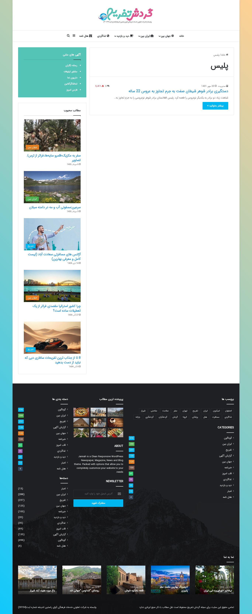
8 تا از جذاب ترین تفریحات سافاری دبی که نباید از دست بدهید (53, 360)
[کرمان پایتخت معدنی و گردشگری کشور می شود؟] (81, 432)
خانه (181, 36)
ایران (205, 410)
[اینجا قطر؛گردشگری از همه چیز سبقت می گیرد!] (98, 412)
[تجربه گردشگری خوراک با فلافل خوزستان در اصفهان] (115, 432)
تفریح (195, 410)
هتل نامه (84, 36)
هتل (205, 417)
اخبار (229, 491)
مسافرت (215, 417)
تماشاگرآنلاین (70, 84)
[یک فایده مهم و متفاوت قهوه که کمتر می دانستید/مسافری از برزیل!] (115, 422)
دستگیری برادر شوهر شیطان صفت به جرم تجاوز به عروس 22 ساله (178, 91)
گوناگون (228, 438)
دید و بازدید (123, 36)
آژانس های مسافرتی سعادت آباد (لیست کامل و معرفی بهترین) (54, 257)
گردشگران (163, 417)
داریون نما (72, 78)
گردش (175, 417)
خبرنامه (228, 468)
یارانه (138, 417)
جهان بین (166, 36)
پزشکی (195, 417)
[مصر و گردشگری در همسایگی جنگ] (81, 422)
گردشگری (149, 417)
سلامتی (154, 410)
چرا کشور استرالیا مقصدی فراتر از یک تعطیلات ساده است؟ (57, 308)
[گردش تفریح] (126, 15)
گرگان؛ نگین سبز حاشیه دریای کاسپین (217, 589)
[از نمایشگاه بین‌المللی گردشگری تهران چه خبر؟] (98, 432)
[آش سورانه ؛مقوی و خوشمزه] (81, 412)
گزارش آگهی (225, 456)
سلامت (165, 410)
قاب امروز (227, 473)
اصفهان (228, 410)
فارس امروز (71, 90)
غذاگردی (102, 36)
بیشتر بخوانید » (215, 106)
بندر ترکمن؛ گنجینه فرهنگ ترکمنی (38, 591)
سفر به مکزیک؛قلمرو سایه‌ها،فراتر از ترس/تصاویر (54, 158)
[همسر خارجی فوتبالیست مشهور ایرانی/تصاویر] (98, 422)
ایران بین (146, 36)
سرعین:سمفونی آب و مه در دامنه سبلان (55, 207)
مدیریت (221, 86)
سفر (175, 410)
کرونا (185, 417)
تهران (184, 410)
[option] (214, 580)
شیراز (143, 410)
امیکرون (216, 410)
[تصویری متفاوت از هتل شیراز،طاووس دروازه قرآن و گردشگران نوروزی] (115, 412)
